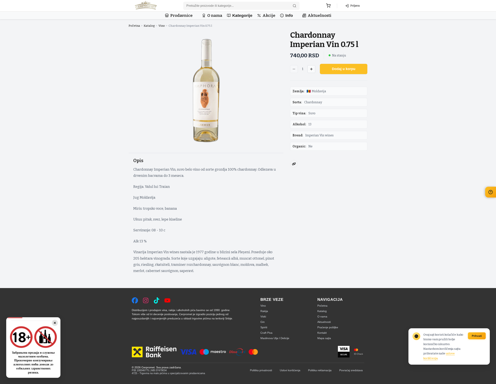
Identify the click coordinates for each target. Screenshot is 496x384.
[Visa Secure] (344, 352)
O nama (214, 15)
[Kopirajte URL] (294, 164)
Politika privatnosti (261, 370)
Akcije (269, 15)
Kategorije (242, 15)
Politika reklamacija (320, 370)
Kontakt (322, 332)
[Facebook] (135, 300)
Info (289, 15)
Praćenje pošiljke (327, 327)
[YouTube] (167, 300)
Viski (263, 316)
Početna (134, 25)
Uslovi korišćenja (290, 370)
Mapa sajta (324, 338)
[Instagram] (146, 300)
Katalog (149, 25)
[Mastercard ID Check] (358, 352)
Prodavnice (181, 15)
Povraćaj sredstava (351, 370)
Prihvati (477, 335)
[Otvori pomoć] (490, 192)
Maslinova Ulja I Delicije (274, 338)
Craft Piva (266, 332)
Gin (262, 321)
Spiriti (263, 327)
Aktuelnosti (319, 15)
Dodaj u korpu (343, 69)
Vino (161, 25)
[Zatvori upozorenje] (55, 323)
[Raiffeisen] (154, 352)
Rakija (264, 311)
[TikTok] (156, 300)
